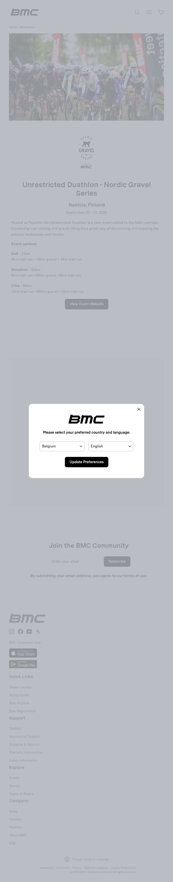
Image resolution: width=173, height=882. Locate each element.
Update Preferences (87, 462)
